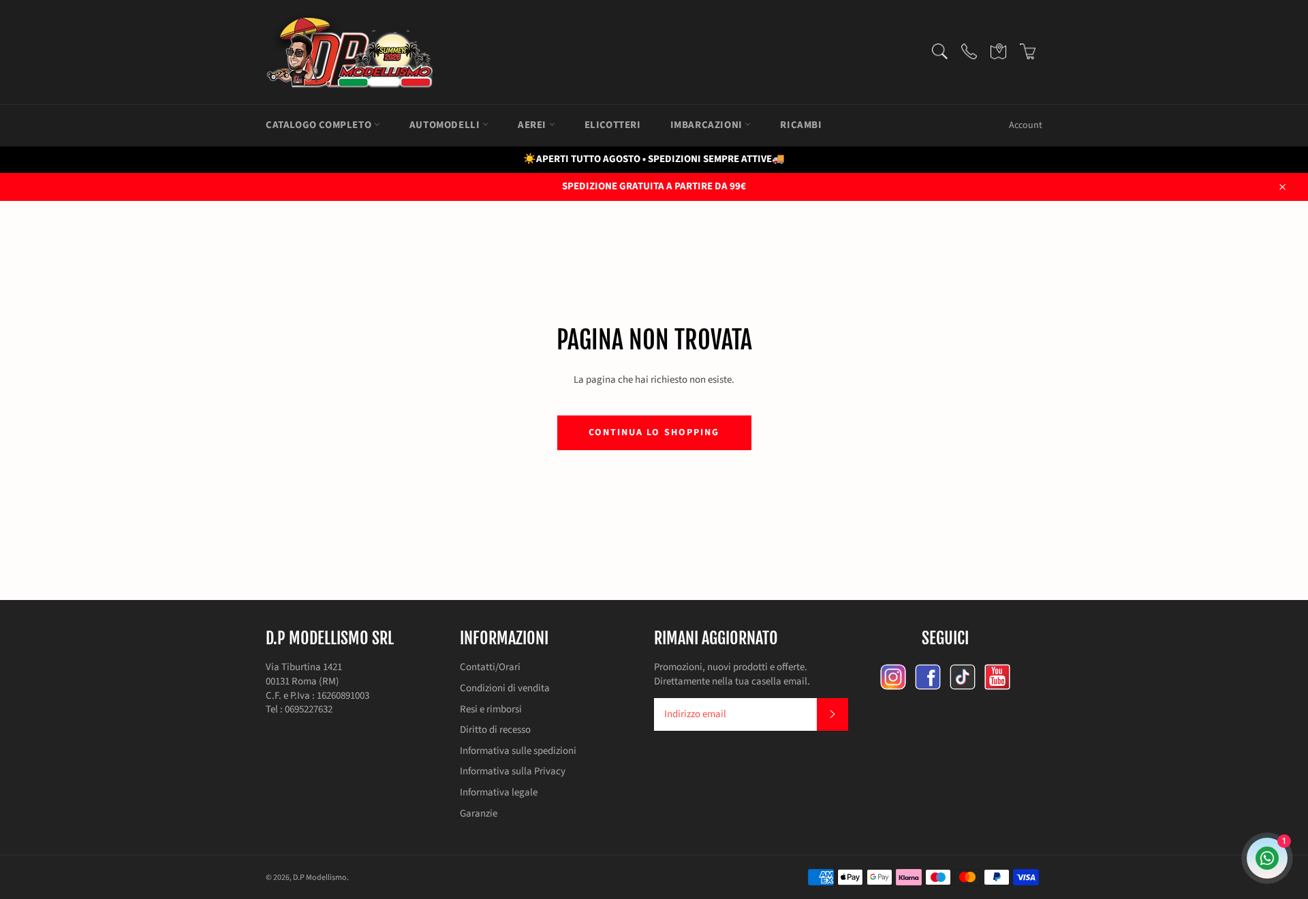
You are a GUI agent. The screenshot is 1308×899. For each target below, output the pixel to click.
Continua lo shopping (654, 432)
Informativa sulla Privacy (512, 771)
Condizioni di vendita (505, 688)
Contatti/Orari (490, 667)
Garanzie (478, 813)
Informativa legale (499, 792)
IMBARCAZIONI (707, 125)
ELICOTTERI (613, 125)
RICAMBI (801, 125)
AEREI (533, 125)
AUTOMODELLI (445, 125)
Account (1025, 125)
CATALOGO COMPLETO (320, 125)
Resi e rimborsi (491, 709)
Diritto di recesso (495, 730)
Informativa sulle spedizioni (518, 751)
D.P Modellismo (320, 877)
